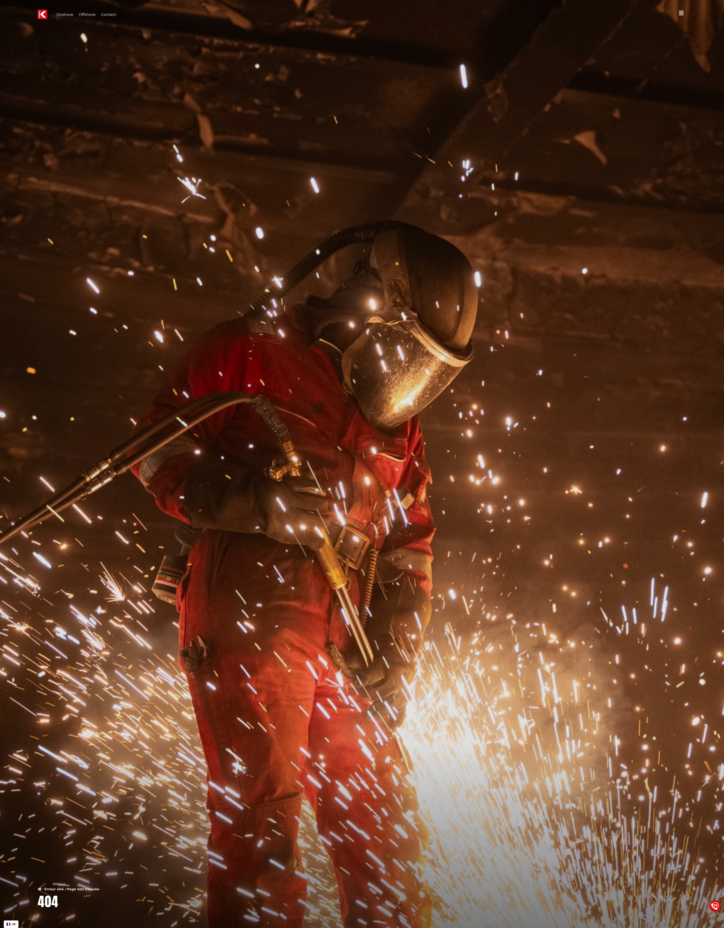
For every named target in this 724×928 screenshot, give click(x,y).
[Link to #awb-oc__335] (681, 13)
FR (14, 924)
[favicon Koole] (42, 11)
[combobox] (11, 924)
